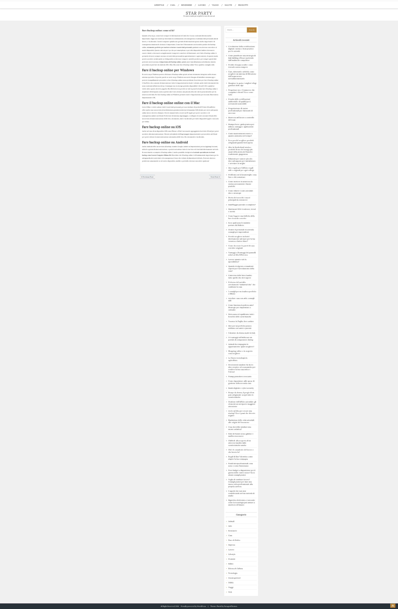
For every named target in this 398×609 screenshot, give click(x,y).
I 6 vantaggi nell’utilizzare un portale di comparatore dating (240, 338)
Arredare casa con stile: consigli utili (241, 299)
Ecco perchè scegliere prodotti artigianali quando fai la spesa (241, 141)
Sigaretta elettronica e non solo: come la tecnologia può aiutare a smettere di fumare (241, 502)
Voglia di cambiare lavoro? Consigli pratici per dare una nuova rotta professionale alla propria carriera (240, 483)
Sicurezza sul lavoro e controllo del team (241, 119)
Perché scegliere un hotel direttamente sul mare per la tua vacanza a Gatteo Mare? (241, 239)
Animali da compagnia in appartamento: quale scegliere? (241, 345)
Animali (231, 521)
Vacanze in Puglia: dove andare (241, 321)
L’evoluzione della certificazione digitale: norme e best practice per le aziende (241, 49)
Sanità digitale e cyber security (241, 388)
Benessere (186, 5)
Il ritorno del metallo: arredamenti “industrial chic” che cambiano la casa (241, 284)
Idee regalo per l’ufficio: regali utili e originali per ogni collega (241, 169)
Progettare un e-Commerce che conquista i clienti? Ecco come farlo (241, 92)
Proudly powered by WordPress (193, 606)
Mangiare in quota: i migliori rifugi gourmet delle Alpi (242, 84)
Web (230, 592)
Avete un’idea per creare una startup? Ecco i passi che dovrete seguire (241, 413)
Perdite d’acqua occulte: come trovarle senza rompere (240, 66)
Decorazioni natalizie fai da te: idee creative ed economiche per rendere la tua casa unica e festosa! (241, 368)
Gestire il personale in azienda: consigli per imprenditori (241, 231)
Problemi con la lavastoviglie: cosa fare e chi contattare (242, 176)
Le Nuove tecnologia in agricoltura (237, 359)
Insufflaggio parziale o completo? (242, 205)
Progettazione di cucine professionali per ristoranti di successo (240, 110)
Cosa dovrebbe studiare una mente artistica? (239, 428)
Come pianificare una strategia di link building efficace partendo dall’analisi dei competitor (242, 58)
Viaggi (215, 5)
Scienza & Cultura (235, 568)
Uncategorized (234, 578)
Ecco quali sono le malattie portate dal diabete (239, 224)
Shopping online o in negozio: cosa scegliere (240, 352)
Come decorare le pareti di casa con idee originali (241, 247)
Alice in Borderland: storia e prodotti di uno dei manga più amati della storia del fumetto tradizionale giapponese (240, 150)
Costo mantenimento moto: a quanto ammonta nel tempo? (240, 135)
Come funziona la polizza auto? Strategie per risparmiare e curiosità (241, 307)
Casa (172, 5)
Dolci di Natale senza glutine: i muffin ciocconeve (240, 435)
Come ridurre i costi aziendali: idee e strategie (240, 192)
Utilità (230, 583)
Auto (230, 526)
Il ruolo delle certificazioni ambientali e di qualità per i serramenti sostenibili (239, 101)
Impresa (231, 545)
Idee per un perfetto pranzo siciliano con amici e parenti (240, 327)
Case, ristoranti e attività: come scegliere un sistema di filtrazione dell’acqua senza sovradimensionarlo (242, 75)
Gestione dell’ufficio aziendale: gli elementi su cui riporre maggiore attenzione (242, 404)
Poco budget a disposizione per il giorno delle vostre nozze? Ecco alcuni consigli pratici (241, 472)
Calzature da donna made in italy (241, 333)
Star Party (199, 13)
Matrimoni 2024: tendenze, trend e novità (242, 210)
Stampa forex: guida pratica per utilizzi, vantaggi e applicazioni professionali (241, 126)
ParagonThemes (230, 606)
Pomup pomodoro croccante (240, 376)
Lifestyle (159, 5)
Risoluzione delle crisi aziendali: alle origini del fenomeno (241, 421)
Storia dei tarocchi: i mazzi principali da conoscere (239, 199)
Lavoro (202, 5)
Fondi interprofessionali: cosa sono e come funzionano (240, 465)
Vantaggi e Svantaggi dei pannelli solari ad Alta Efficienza (242, 254)
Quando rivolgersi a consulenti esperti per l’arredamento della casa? (241, 268)
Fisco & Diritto (234, 540)
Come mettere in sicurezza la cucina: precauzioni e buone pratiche (240, 184)
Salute (228, 5)
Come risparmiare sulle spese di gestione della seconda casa (241, 382)
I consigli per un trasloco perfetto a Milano (242, 293)
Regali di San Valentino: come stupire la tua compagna (240, 458)
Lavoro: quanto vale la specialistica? (237, 260)
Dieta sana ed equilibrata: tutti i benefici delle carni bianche (241, 315)
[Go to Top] (392, 606)
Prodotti (243, 5)
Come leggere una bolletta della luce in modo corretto (241, 217)
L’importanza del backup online (170, 62)
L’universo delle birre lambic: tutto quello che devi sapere (240, 276)
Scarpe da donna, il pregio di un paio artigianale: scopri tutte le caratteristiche (241, 395)
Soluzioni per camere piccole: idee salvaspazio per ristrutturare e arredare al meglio (242, 161)
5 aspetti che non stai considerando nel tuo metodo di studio (241, 493)
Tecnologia (232, 573)
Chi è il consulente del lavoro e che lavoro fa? (241, 451)
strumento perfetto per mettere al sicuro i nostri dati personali (169, 47)
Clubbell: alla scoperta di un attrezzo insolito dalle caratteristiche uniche (239, 443)
